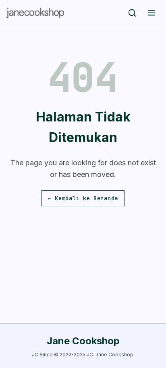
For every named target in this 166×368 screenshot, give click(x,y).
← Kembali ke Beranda (83, 198)
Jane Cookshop (83, 341)
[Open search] (132, 13)
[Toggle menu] (151, 13)
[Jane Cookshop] (35, 12)
